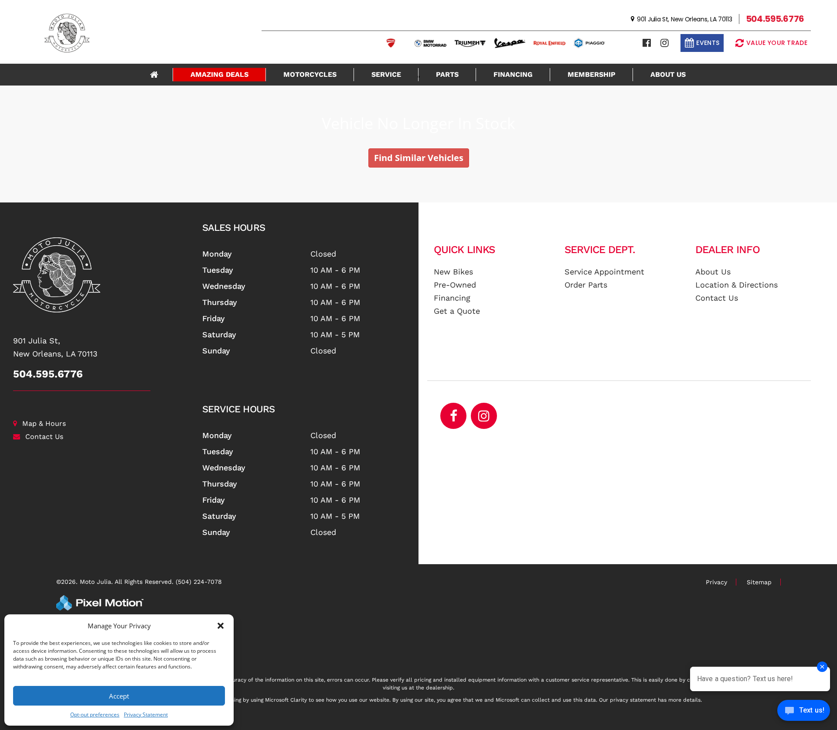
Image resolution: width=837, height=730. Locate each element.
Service (386, 74)
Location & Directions (736, 284)
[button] (220, 625)
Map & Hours (44, 423)
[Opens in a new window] (646, 43)
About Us (668, 74)
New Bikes (453, 271)
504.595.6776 (48, 374)
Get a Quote (457, 310)
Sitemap (759, 582)
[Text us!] (803, 712)
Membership (592, 74)
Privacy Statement (146, 714)
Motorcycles (310, 74)
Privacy (716, 582)
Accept (119, 696)
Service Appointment (604, 271)
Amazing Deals (219, 74)
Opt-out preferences (94, 714)
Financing (513, 74)
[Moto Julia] (104, 274)
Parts (447, 74)
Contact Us (44, 436)
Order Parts (586, 284)
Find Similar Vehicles (418, 158)
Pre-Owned (455, 284)
